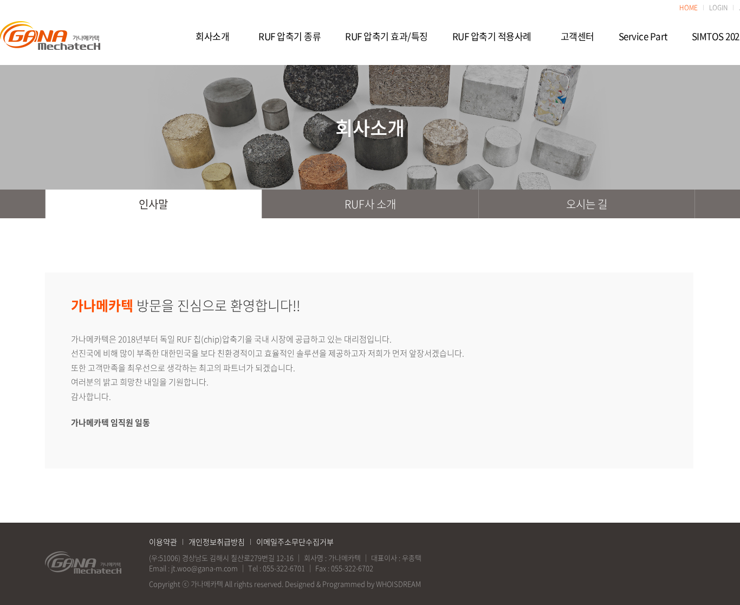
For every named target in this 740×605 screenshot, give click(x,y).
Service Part (643, 36)
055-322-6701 (284, 568)
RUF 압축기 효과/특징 (386, 36)
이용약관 (163, 541)
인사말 (153, 204)
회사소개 (212, 36)
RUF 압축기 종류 (289, 36)
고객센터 (577, 36)
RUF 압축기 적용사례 (491, 36)
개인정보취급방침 (217, 541)
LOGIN (718, 7)
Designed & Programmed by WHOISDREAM (353, 583)
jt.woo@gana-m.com (204, 568)
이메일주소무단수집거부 (295, 541)
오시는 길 (586, 204)
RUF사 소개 (370, 204)
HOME (688, 7)
